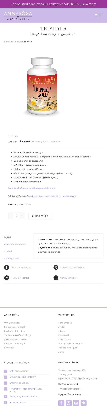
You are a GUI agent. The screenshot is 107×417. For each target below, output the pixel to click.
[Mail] (76, 403)
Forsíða (8, 41)
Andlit (61, 327)
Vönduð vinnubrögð (14, 343)
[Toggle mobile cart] (95, 15)
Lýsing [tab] (7, 237)
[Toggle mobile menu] (101, 15)
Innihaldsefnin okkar (15, 331)
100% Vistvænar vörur (15, 339)
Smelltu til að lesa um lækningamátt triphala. (32, 188)
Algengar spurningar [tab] (15, 244)
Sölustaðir (9, 347)
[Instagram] (69, 403)
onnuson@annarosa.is (70, 388)
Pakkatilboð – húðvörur (70, 343)
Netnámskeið (65, 322)
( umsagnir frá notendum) (46, 141)
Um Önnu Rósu (12, 322)
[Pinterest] (84, 403)
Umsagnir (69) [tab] (11, 258)
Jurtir (61, 352)
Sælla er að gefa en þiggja (17, 335)
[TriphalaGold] (53, 85)
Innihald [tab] (8, 251)
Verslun (18, 41)
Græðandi (63, 335)
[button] (26, 371)
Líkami (62, 331)
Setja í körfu (40, 216)
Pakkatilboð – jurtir (68, 347)
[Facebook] (61, 403)
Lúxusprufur (64, 339)
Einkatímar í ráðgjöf (14, 327)
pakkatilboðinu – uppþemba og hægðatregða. (52, 196)
